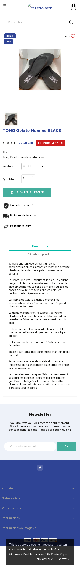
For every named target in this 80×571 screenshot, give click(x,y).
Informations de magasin (19, 528)
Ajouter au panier (27, 192)
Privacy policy (45, 559)
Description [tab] (40, 246)
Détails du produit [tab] (40, 254)
